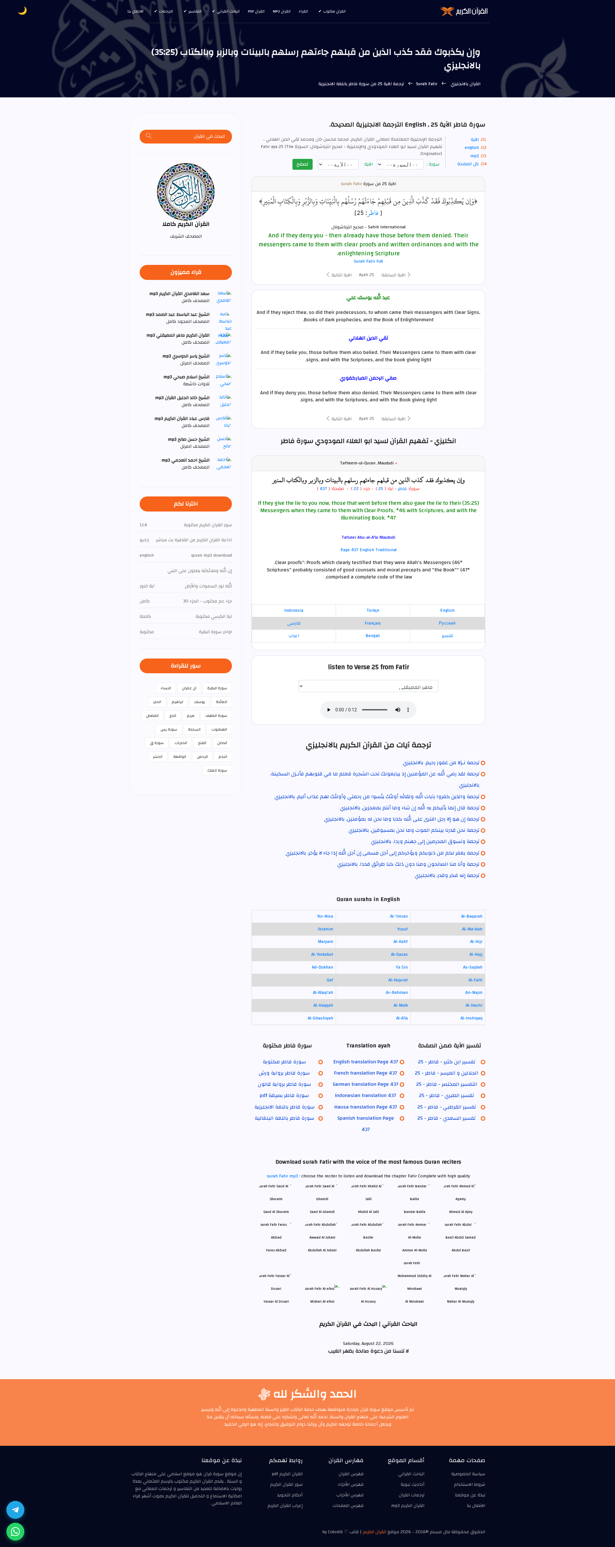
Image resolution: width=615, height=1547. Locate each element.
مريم (190, 715)
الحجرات (181, 742)
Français (373, 623)
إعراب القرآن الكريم (285, 1506)
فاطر (372, 212)
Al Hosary (368, 1301)
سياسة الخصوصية (468, 1474)
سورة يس (168, 729)
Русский (447, 623)
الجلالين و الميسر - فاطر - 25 (446, 1073)
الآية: (369, 164)
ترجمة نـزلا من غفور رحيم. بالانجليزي (441, 762)
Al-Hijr (476, 941)
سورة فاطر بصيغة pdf (284, 1095)
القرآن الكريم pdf (287, 1474)
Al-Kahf (401, 941)
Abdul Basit (461, 1250)
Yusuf (402, 929)
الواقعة (179, 756)
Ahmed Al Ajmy (460, 1211)
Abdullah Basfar (368, 1250)
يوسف (199, 701)
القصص (152, 715)
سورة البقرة (217, 688)
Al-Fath (475, 980)
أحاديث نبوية (412, 1484)
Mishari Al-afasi (322, 1301)
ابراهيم (177, 701)
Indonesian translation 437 (365, 1095)
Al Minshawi (414, 1301)
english (472, 147)
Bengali (372, 636)
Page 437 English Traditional (368, 550)
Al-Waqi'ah (323, 992)
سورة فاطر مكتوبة (284, 1062)
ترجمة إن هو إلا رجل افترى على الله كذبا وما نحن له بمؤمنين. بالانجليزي (402, 819)
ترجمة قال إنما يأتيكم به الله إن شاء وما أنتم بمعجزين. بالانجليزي (410, 808)
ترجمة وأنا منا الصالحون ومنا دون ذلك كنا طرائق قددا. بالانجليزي (408, 864)
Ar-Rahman (397, 992)
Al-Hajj (476, 954)
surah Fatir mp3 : (284, 1176)
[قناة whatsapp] (15, 1532)
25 (380, 489)
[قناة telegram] (15, 1510)
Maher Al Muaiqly (460, 1301)
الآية (475, 139)
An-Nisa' (325, 916)
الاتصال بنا (135, 11)
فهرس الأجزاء (351, 1484)
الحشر (157, 756)
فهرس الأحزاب (350, 1495)
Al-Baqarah (471, 916)
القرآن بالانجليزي (464, 84)
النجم (223, 756)
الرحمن (202, 756)
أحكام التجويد (290, 1495)
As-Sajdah (472, 967)
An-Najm (473, 992)
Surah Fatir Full (368, 261)
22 (355, 489)
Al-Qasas (399, 954)
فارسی (293, 623)
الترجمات (166, 11)
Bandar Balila (414, 1211)
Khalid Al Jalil (368, 1211)
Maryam (325, 941)
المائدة (221, 701)
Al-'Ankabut (322, 954)
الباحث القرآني (228, 11)
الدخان (222, 742)
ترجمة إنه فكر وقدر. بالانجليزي (447, 875)
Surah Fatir (427, 84)
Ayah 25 (366, 275)
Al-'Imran (399, 916)
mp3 (474, 156)
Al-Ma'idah (472, 929)
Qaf (330, 980)
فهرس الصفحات (348, 1506)
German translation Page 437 (365, 1084)
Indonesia (293, 610)
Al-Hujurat (398, 980)
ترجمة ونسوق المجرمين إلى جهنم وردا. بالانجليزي (425, 841)
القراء (303, 11)
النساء (166, 688)
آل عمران (189, 688)
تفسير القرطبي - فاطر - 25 (446, 1107)
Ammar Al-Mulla (414, 1250)
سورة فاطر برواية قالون (284, 1084)
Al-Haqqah (323, 1005)
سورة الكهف (216, 715)
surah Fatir (351, 184)
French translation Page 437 (365, 1073)
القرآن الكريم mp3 (407, 1506)
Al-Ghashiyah (320, 1018)
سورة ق (157, 742)
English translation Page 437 (365, 1062)
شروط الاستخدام (469, 1484)
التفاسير (194, 11)
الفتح (202, 742)
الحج (172, 715)
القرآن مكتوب (334, 11)
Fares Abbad (276, 1250)
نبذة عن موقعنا (470, 1495)
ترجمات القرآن (411, 1495)
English (447, 610)
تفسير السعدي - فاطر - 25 (446, 1118)
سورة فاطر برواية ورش (284, 1073)
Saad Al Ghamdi (322, 1211)
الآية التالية (341, 275)
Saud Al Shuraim (276, 1211)
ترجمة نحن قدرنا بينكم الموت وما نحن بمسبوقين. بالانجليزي (414, 830)
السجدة (194, 729)
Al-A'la (402, 1018)
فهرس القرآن (351, 1474)
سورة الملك (217, 770)
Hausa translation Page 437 (365, 1107)
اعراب (294, 636)
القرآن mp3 (282, 11)
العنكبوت (219, 729)
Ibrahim (325, 929)
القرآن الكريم (374, 1532)
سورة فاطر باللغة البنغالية (284, 1118)
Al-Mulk (401, 1005)
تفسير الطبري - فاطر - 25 (446, 1095)
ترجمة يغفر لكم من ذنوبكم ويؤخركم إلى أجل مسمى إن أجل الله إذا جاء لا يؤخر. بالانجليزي (383, 853)
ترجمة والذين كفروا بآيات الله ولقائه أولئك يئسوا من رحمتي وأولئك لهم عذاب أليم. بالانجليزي (377, 796)
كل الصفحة (468, 164)
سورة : (433, 164)
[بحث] (149, 136)
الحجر (157, 701)
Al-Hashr (474, 1005)
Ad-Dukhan (322, 967)
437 (323, 489)
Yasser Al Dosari (276, 1301)
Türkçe (372, 610)
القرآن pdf (256, 11)
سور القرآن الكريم (286, 1484)
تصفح (302, 164)
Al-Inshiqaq (471, 1018)
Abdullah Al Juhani (322, 1250)
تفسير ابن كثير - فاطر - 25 (446, 1062)
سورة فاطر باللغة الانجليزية (284, 1107)
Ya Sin (402, 967)
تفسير (447, 636)
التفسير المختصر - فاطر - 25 (446, 1084)
